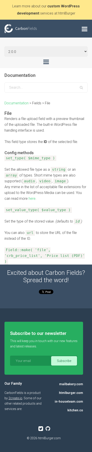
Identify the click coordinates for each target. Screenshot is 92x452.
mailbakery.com (71, 384)
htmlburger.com (71, 393)
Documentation (16, 103)
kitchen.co (75, 410)
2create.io (15, 398)
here (32, 198)
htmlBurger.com (49, 438)
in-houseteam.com (69, 401)
